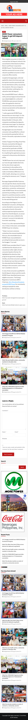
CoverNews (23, 715)
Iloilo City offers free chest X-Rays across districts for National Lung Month (13, 545)
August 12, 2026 (16, 708)
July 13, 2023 (16, 41)
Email (16, 432)
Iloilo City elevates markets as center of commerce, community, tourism (12, 562)
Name (4, 432)
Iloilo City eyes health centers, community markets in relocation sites (13, 361)
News (4, 31)
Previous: (13, 298)
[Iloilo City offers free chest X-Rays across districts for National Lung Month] (14, 609)
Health (4, 616)
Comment (5, 410)
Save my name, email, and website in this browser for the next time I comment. (14, 448)
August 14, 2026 (16, 392)
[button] (2, 21)
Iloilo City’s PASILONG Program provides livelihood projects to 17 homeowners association (13, 388)
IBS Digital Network (7, 41)
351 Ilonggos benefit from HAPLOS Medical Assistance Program (13, 540)
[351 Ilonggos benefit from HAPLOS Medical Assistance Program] (14, 323)
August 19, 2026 (16, 624)
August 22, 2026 (16, 337)
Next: (13, 304)
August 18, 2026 (16, 364)
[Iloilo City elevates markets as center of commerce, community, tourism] (14, 693)
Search (3, 461)
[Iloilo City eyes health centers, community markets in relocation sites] (14, 349)
